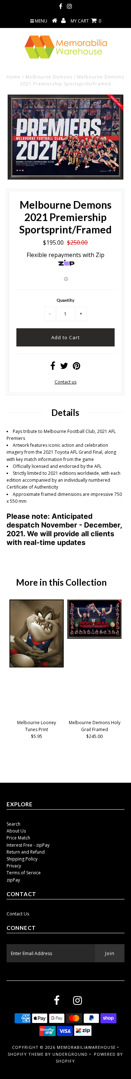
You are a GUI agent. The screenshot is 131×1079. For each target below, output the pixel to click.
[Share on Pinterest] (76, 367)
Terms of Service (24, 873)
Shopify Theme (26, 1054)
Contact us (65, 382)
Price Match (18, 838)
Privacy (14, 866)
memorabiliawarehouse (86, 1047)
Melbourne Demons (48, 77)
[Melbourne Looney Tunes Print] (36, 666)
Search (13, 824)
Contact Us (18, 914)
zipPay (13, 880)
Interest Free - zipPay (28, 845)
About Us (16, 831)
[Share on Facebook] (52, 367)
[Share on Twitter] (64, 367)
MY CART (86, 21)
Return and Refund (26, 852)
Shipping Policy (22, 859)
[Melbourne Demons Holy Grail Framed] (94, 637)
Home (14, 77)
